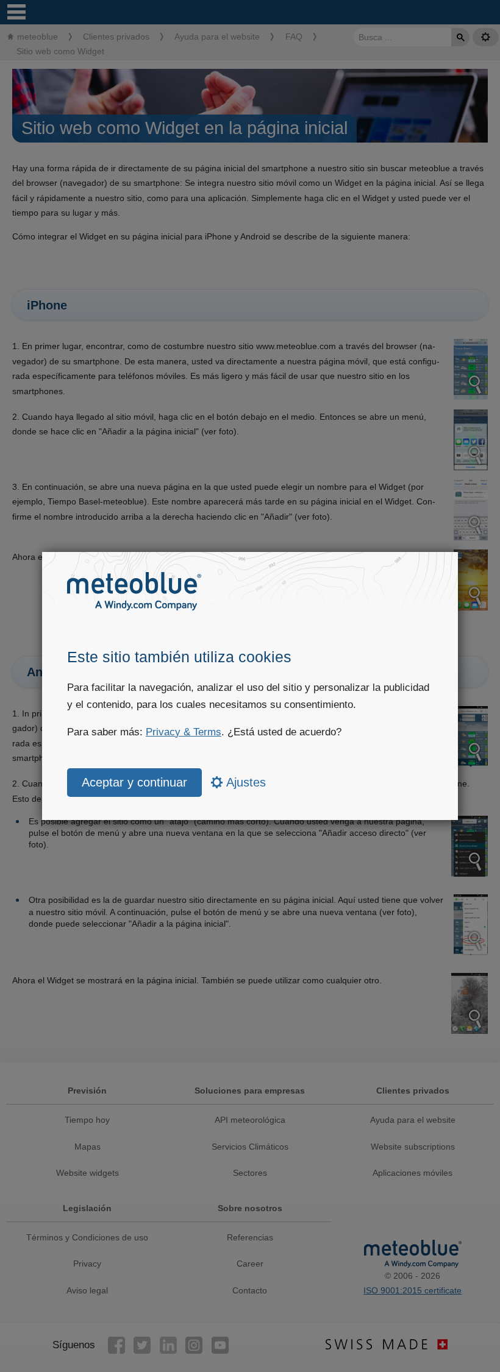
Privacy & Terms (183, 732)
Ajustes (244, 782)
